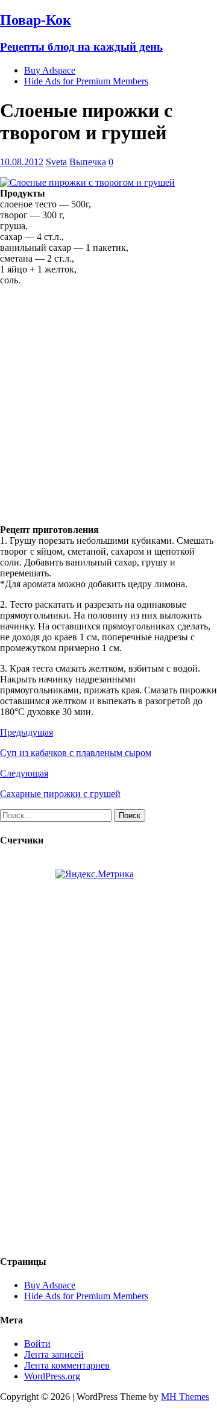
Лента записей (54, 1354)
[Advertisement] (108, 403)
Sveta (56, 162)
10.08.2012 (21, 162)
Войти (37, 1343)
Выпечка (87, 162)
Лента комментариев (67, 1365)
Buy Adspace (49, 70)
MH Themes (185, 1397)
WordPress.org (52, 1376)
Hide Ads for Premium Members (86, 81)
